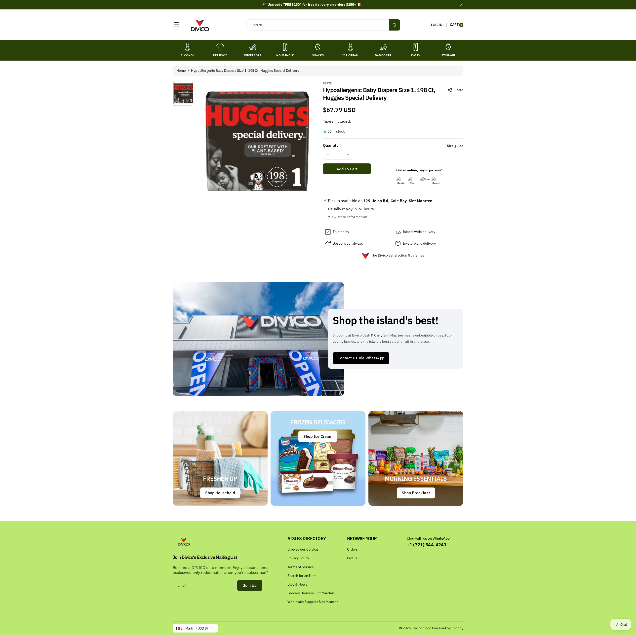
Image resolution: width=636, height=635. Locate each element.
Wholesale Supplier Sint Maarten (313, 601)
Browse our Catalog (302, 549)
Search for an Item (302, 575)
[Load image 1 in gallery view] (183, 93)
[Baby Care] (383, 47)
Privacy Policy (298, 558)
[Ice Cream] (350, 47)
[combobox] (323, 25)
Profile (352, 558)
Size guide (455, 146)
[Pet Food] (220, 47)
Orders (352, 549)
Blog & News (297, 584)
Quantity (330, 145)
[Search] (394, 25)
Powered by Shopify (447, 628)
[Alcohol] (187, 47)
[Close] (461, 4)
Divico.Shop (421, 628)
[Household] (285, 47)
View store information (347, 217)
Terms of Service (300, 567)
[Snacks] (318, 47)
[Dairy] (415, 47)
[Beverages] (252, 47)
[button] (176, 25)
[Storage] (448, 47)
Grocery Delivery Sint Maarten (310, 593)
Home (181, 70)
